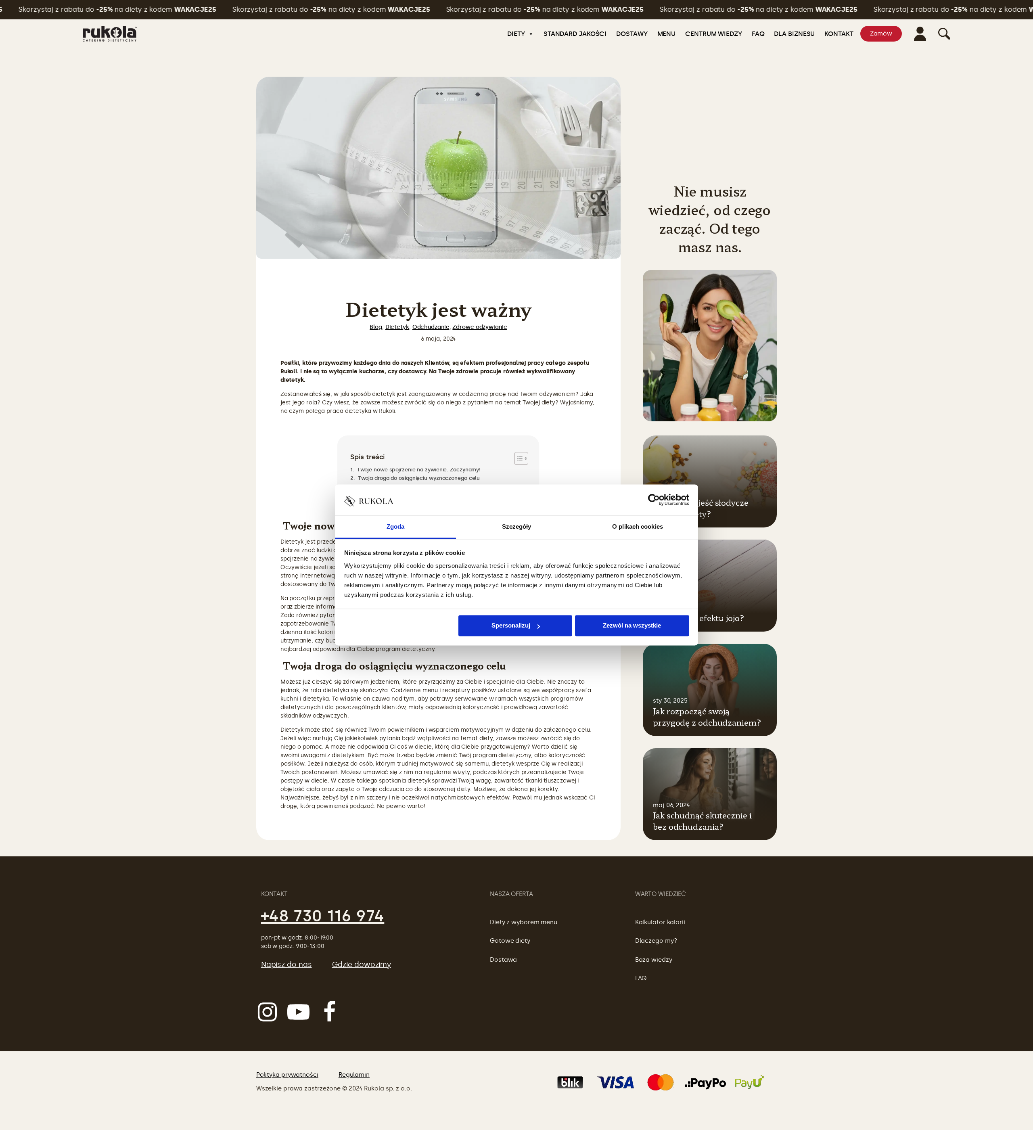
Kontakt (838, 34)
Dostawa (503, 959)
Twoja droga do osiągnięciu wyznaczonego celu (418, 478)
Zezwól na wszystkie (632, 625)
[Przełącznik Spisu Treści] (517, 458)
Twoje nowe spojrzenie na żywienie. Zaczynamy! (418, 470)
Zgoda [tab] (396, 526)
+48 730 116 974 (323, 916)
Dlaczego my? (656, 940)
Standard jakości (575, 34)
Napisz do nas (286, 964)
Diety (516, 34)
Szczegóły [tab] (516, 526)
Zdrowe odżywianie (479, 327)
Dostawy (631, 34)
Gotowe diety (510, 940)
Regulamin (354, 1074)
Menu (666, 34)
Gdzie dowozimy (361, 964)
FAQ (758, 34)
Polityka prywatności (287, 1074)
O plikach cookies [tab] (637, 526)
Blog (376, 327)
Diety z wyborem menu (523, 922)
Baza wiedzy (653, 959)
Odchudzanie (431, 327)
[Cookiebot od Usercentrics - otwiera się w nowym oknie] (654, 500)
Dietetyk (397, 327)
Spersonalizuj (510, 625)
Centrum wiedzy (713, 34)
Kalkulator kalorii (660, 922)
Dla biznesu (794, 34)
